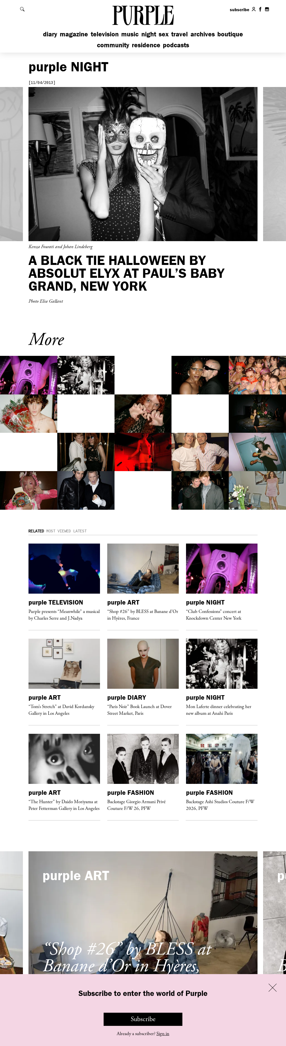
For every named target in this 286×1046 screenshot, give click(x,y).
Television (105, 34)
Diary (50, 34)
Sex (164, 34)
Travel (179, 34)
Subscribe (143, 1019)
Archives (202, 34)
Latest (80, 531)
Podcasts (176, 45)
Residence (146, 45)
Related (36, 531)
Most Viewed (58, 531)
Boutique (230, 34)
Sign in (162, 1034)
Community (113, 45)
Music (130, 34)
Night (148, 34)
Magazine (74, 34)
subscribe (239, 9)
